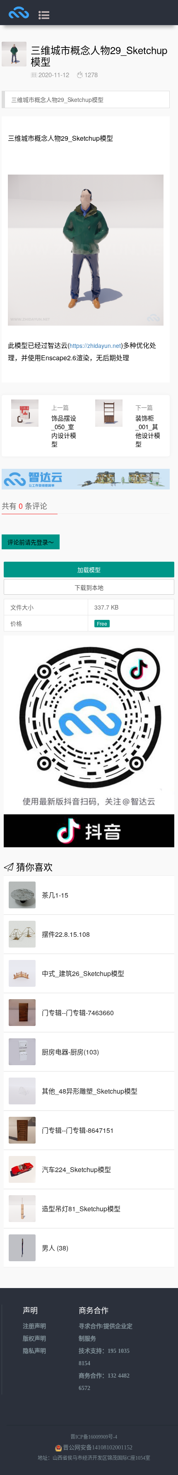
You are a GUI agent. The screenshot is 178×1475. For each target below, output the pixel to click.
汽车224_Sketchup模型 (76, 1169)
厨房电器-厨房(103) (70, 1052)
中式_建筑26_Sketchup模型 (83, 973)
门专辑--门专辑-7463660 (78, 1012)
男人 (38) (55, 1248)
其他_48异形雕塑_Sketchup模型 (89, 1091)
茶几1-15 (55, 895)
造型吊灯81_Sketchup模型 (81, 1208)
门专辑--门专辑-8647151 (78, 1130)
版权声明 (34, 1339)
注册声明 (34, 1326)
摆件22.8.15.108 (66, 934)
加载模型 (89, 569)
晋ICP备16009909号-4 (93, 1437)
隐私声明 (34, 1351)
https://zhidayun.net (95, 345)
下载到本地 (89, 587)
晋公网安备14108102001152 (97, 1447)
